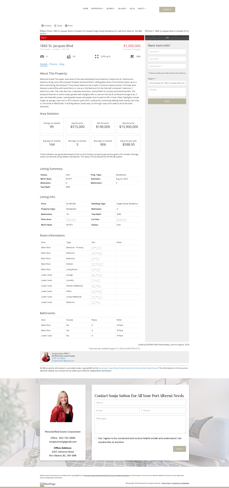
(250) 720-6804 (58, 358)
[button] (167, 9)
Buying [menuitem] (110, 8)
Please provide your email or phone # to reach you (167, 73)
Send (167, 101)
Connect (167, 9)
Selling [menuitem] (121, 8)
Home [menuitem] (85, 8)
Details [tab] (44, 64)
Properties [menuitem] (96, 8)
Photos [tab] (53, 64)
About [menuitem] (141, 8)
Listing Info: (48, 197)
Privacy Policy (166, 483)
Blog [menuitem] (132, 8)
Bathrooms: (48, 313)
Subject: (151, 79)
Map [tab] (61, 64)
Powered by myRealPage (180, 483)
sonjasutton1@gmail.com (63, 360)
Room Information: (52, 235)
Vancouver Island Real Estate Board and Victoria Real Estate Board (128, 368)
